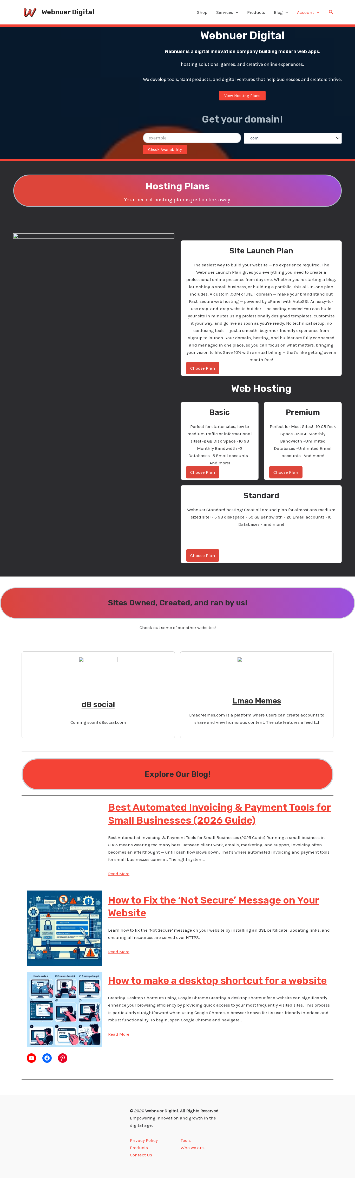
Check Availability (165, 149)
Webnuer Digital (68, 12)
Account (305, 12)
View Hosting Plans (242, 95)
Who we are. (193, 1147)
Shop (202, 12)
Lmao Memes (257, 701)
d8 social (98, 704)
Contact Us (141, 1154)
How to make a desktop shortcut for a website (217, 981)
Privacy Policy (144, 1140)
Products (256, 12)
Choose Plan (202, 368)
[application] (235, 12)
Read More (118, 873)
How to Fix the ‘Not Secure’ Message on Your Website (213, 906)
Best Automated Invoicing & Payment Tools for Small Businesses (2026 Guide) (219, 813)
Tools (186, 1140)
